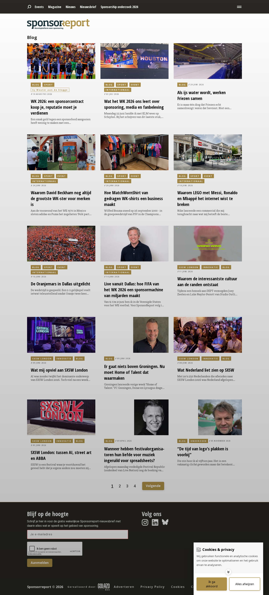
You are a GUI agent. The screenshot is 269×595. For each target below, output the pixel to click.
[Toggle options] (228, 572)
